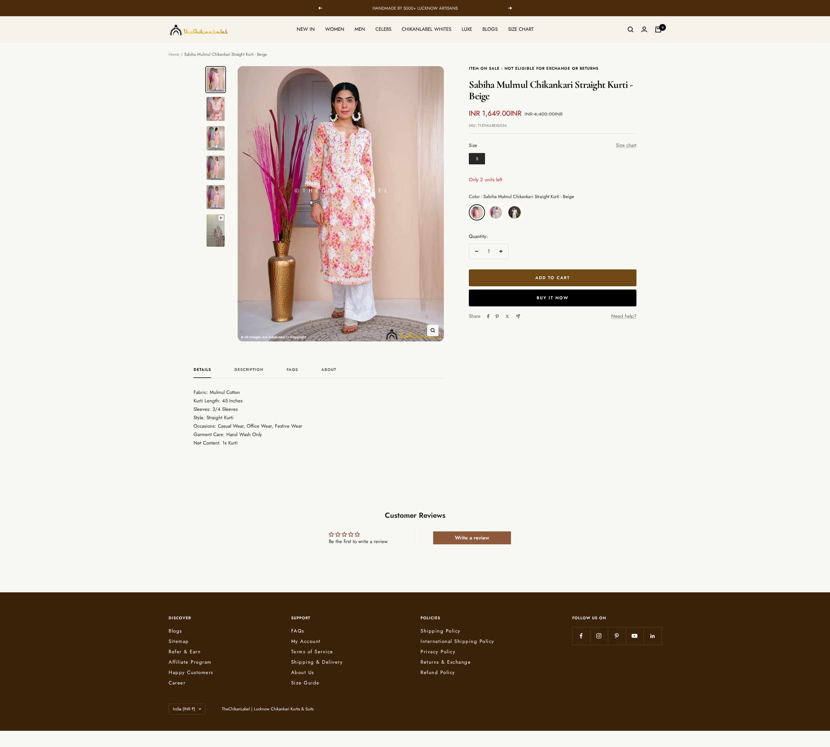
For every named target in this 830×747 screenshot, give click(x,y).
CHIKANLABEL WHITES (426, 29)
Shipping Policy (441, 630)
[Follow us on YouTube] (635, 636)
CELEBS (383, 29)
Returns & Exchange (446, 662)
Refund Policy (438, 672)
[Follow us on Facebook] (581, 636)
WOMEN (334, 29)
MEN (360, 29)
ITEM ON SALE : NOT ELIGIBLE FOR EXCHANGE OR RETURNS (534, 68)
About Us (302, 672)
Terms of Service (312, 651)
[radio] (477, 159)
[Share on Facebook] (488, 316)
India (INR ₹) (184, 709)
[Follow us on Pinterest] (617, 636)
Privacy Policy (438, 651)
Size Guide (305, 682)
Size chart (626, 145)
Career (177, 682)
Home (174, 54)
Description (248, 370)
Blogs (175, 630)
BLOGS (490, 29)
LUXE (467, 29)
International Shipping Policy (457, 641)
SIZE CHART (521, 29)
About (328, 370)
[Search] (631, 29)
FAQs (292, 370)
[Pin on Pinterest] (497, 316)
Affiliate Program (190, 662)
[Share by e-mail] (518, 316)
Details (202, 370)
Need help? (623, 316)
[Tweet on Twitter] (507, 316)
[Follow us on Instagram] (599, 636)
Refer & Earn (185, 651)
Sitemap (179, 641)
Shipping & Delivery (317, 662)
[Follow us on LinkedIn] (652, 636)
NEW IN (306, 29)
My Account (306, 641)
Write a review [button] (472, 537)
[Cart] (658, 29)
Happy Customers (191, 672)
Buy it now (553, 298)
